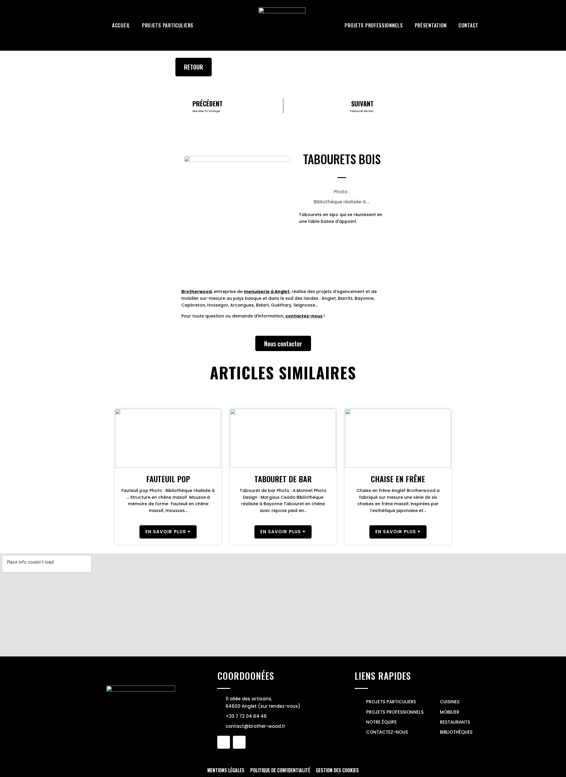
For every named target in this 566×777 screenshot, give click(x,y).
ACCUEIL (121, 25)
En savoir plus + (168, 532)
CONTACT (468, 25)
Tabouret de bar (283, 479)
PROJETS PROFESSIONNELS (374, 25)
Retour (193, 66)
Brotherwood (196, 291)
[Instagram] (239, 742)
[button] (283, 343)
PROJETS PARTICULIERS (167, 25)
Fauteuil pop (168, 479)
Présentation (431, 25)
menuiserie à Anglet (266, 291)
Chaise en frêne (398, 479)
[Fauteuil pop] (168, 438)
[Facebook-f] (223, 742)
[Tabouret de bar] (283, 438)
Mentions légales (225, 770)
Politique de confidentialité (280, 770)
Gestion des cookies (337, 770)
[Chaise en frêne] (398, 438)
